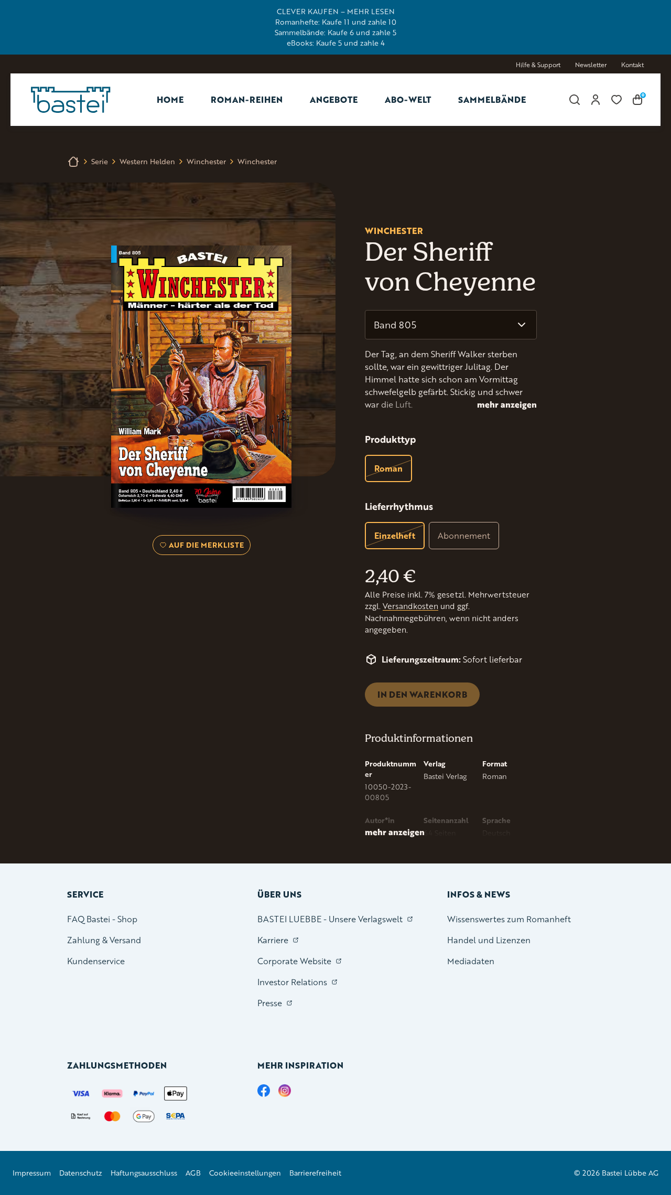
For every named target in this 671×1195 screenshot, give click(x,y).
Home (170, 99)
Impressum (32, 1173)
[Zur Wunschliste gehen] (616, 99)
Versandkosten (410, 606)
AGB (193, 1173)
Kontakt (632, 64)
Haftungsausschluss (144, 1173)
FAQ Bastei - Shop (102, 919)
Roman (388, 468)
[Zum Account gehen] (595, 99)
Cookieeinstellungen (245, 1173)
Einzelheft (394, 535)
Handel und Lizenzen (489, 940)
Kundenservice (96, 961)
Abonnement (464, 535)
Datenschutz (80, 1173)
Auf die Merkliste (205, 547)
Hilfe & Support (538, 64)
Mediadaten (470, 961)
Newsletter (591, 64)
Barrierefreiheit (315, 1173)
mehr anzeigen (507, 404)
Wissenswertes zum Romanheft (509, 919)
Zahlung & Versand (104, 940)
